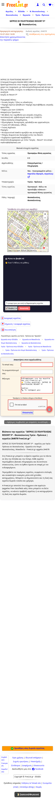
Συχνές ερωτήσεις (21, 761)
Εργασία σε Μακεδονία (31, 339)
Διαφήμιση (27, 765)
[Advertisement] (16, 59)
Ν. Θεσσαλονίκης (37, 11)
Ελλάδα (21, 11)
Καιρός (39, 787)
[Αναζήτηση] (44, 4)
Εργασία (26, 15)
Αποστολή (24, 308)
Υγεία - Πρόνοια (42, 15)
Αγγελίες (9, 11)
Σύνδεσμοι (15, 765)
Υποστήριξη (36, 761)
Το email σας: (8, 364)
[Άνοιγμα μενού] (3, 4)
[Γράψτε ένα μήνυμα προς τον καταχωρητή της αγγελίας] (37, 392)
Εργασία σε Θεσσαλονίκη (31, 343)
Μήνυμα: (6, 378)
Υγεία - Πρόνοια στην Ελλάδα (12, 346)
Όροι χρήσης (17, 757)
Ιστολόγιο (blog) (27, 787)
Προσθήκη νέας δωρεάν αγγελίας (29, 748)
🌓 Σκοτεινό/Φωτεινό (27, 794)
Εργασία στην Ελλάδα (9, 339)
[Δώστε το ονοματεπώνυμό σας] (37, 372)
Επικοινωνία (39, 765)
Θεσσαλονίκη (12, 15)
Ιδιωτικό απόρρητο (33, 757)
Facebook (39, 769)
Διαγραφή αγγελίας (11, 318)
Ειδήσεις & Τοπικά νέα (31, 783)
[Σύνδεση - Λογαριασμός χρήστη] (37, 4)
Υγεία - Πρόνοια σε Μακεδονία (39, 346)
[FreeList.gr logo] (17, 4)
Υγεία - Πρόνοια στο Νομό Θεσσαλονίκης (21, 350)
